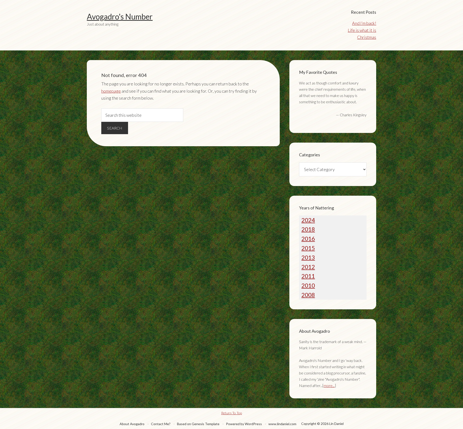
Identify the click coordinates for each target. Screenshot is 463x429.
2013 (308, 257)
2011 (308, 275)
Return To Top (231, 413)
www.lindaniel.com (282, 424)
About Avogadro (132, 424)
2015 (308, 247)
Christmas (366, 37)
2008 (308, 294)
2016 (308, 238)
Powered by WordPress (244, 424)
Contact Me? (160, 424)
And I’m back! (364, 23)
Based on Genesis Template (198, 424)
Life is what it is (362, 30)
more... (329, 385)
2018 (308, 229)
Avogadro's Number (120, 16)
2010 (308, 285)
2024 (308, 219)
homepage (111, 91)
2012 (308, 266)
